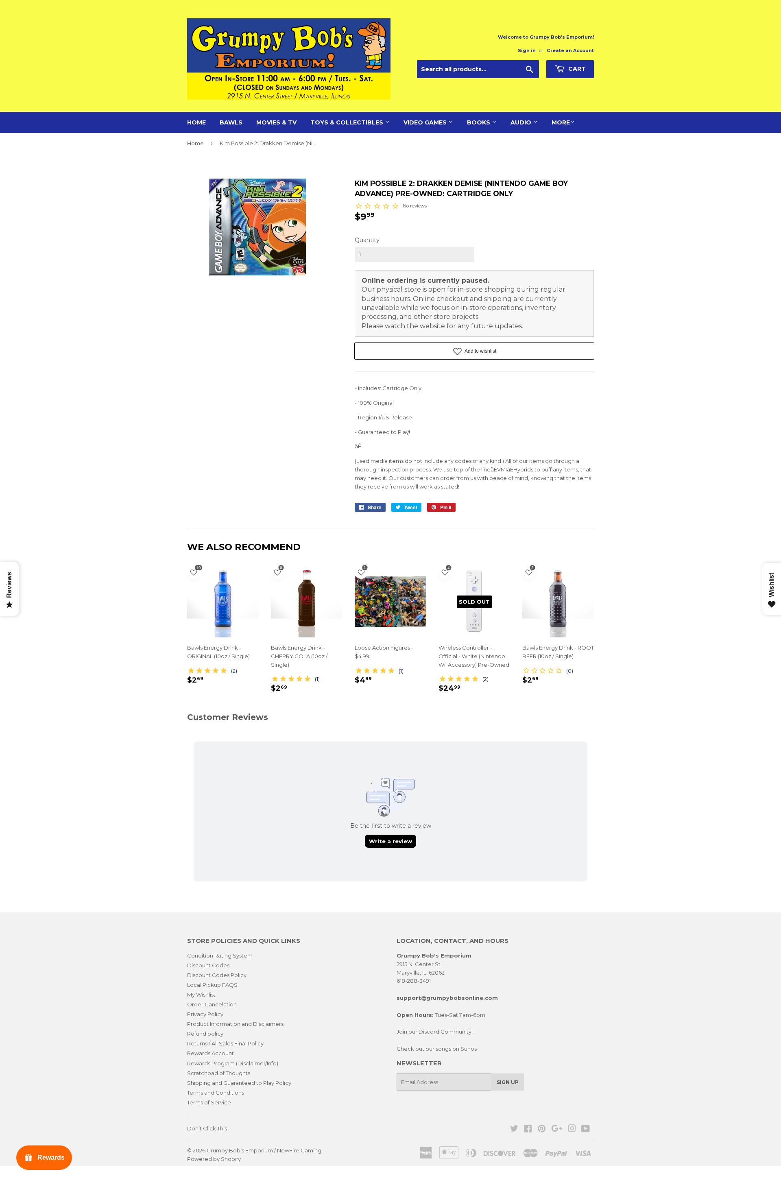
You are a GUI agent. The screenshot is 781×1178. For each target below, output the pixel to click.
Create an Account (570, 50)
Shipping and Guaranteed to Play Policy (239, 1083)
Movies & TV (276, 122)
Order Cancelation (212, 1004)
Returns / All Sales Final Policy (225, 1043)
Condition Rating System (220, 955)
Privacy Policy (205, 1014)
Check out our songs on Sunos (437, 1048)
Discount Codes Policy (217, 975)
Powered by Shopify (214, 1159)
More (561, 122)
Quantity (367, 240)
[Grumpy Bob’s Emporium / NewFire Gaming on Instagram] (572, 1129)
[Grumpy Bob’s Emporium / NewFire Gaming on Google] (557, 1129)
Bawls (231, 122)
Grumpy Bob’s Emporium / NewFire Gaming (264, 1150)
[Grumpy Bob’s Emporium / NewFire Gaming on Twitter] (514, 1129)
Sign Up (508, 1082)
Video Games (426, 122)
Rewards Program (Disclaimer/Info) (232, 1063)
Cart (576, 68)
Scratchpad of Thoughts (218, 1073)
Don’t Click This (207, 1128)
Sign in (527, 50)
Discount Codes (208, 965)
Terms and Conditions (215, 1092)
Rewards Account (210, 1053)
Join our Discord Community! (435, 1031)
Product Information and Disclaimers (235, 1024)
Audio (521, 122)
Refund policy (205, 1033)
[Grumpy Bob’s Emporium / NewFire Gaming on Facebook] (528, 1129)
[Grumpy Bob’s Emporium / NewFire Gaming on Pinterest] (541, 1129)
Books (479, 122)
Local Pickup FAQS (212, 985)
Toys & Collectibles (347, 122)
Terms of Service (209, 1102)
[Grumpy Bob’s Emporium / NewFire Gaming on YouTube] (585, 1129)
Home (196, 122)
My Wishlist (201, 994)
